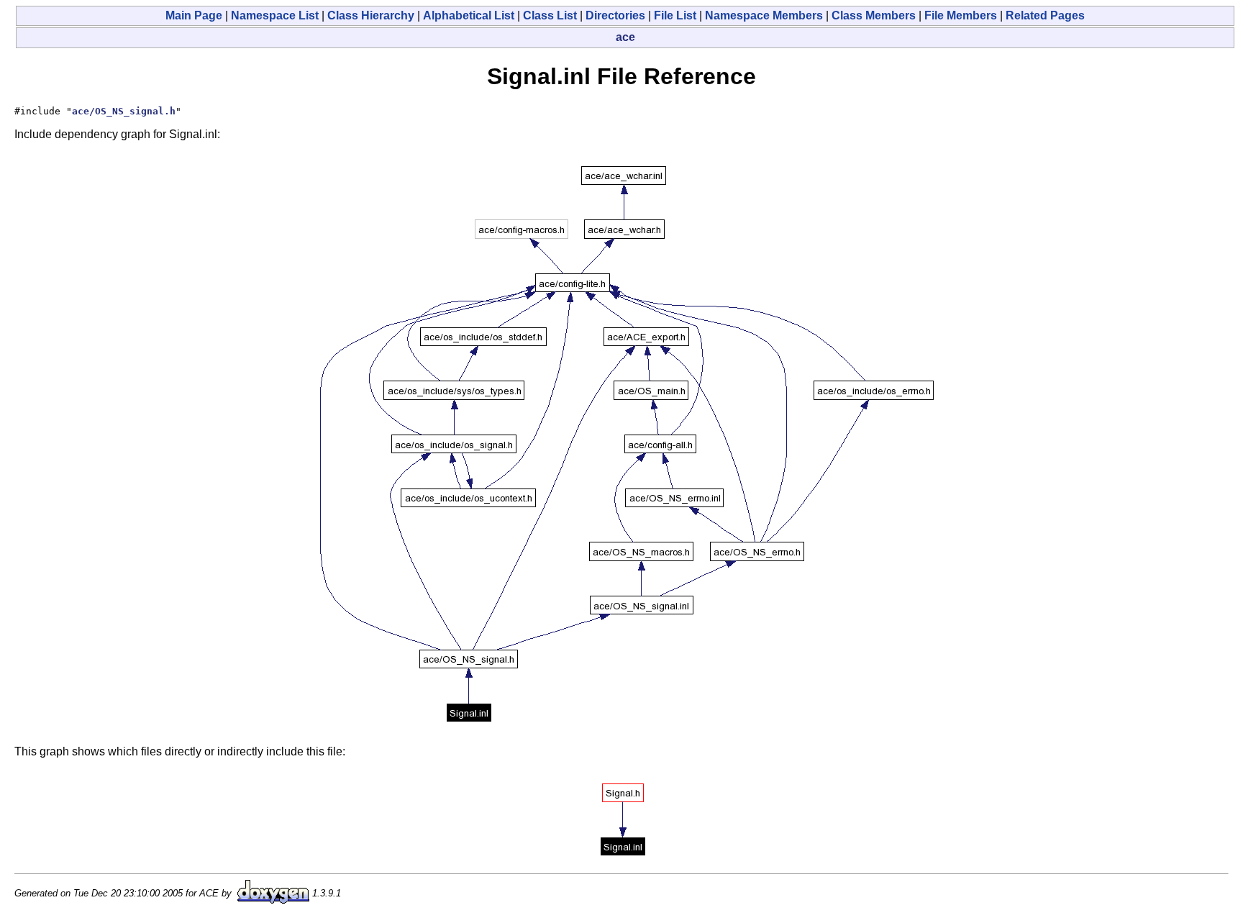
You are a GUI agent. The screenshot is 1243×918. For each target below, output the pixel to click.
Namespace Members (764, 15)
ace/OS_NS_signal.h (124, 111)
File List (675, 15)
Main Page (193, 15)
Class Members (874, 15)
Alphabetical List (468, 15)
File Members (960, 15)
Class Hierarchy (370, 15)
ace (625, 37)
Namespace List (275, 15)
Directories (615, 15)
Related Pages (1045, 15)
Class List (550, 15)
